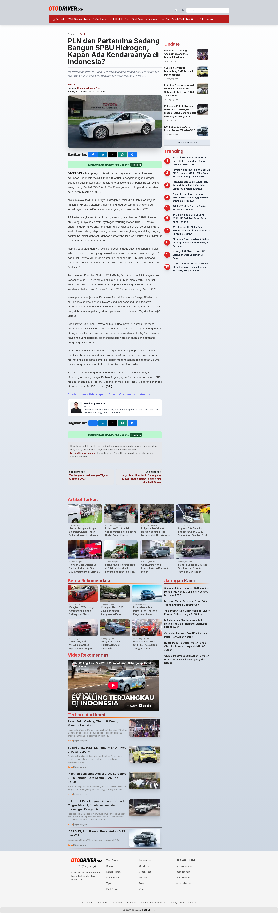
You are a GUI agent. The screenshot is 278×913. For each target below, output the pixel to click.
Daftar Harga (100, 19)
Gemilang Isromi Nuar (89, 88)
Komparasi (151, 19)
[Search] (226, 10)
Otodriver (149, 910)
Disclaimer (117, 902)
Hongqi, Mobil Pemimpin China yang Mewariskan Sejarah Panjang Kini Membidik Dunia (140, 479)
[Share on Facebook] (93, 154)
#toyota (144, 394)
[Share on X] (112, 154)
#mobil (73, 394)
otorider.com (183, 871)
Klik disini (136, 165)
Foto (201, 19)
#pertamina (127, 394)
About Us (87, 902)
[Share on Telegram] (132, 154)
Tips (127, 19)
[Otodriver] (66, 8)
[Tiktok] (95, 867)
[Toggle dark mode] (183, 9)
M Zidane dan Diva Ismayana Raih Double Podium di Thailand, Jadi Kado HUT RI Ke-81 (185, 624)
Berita (87, 19)
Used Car (164, 19)
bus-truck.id (183, 877)
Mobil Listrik (116, 19)
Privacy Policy (176, 902)
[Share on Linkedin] (102, 154)
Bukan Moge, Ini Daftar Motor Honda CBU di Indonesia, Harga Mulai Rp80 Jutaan (185, 646)
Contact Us (102, 902)
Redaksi (192, 902)
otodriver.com (184, 866)
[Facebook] (78, 867)
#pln (112, 394)
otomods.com (183, 883)
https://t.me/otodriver (83, 453)
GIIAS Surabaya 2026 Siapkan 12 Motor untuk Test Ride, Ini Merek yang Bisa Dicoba (186, 659)
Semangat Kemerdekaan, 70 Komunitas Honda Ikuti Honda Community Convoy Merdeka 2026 (186, 592)
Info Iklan (131, 902)
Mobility (190, 19)
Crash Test (178, 19)
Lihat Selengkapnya (187, 142)
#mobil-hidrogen (93, 394)
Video (210, 19)
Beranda (60, 19)
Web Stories (75, 19)
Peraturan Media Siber (152, 902)
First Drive (137, 19)
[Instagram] (82, 867)
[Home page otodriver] (176, 9)
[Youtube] (90, 867)
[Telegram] (86, 867)
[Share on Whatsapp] (122, 154)
